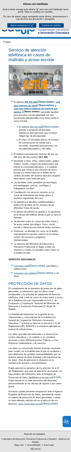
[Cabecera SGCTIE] (35, 30)
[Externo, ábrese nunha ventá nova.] (36, 80)
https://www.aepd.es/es (29, 404)
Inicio (7, 42)
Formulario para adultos (25, 273)
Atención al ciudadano (34, 434)
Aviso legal (49, 445)
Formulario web (21, 266)
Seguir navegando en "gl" (21, 25)
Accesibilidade (33, 445)
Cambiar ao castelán (51, 25)
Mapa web (19, 445)
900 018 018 (30, 102)
